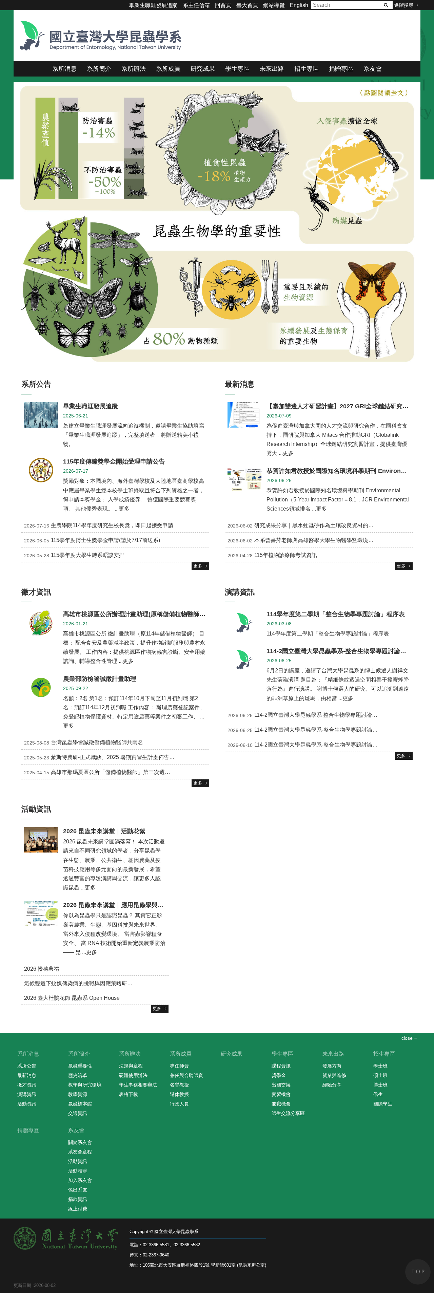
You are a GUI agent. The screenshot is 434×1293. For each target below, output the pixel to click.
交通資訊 (77, 1113)
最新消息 (26, 1075)
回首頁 (223, 5)
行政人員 (179, 1103)
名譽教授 (179, 1084)
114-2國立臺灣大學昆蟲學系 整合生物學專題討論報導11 (308, 715)
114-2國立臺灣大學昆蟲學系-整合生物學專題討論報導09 (308, 745)
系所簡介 (99, 68)
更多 (197, 565)
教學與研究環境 (84, 1084)
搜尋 (386, 5)
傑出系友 (77, 1189)
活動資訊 (26, 1103)
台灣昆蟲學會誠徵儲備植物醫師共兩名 (83, 743)
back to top (418, 1272)
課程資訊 (281, 1066)
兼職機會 (281, 1103)
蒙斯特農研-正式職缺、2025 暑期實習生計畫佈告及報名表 (107, 758)
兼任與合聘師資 (186, 1075)
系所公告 (26, 1066)
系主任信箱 (196, 5)
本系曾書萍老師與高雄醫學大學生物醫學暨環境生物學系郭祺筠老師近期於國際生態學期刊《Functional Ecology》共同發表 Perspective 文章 (320, 540)
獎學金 (279, 1075)
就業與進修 (334, 1075)
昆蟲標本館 (80, 1103)
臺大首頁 (247, 5)
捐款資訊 (77, 1199)
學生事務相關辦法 (138, 1084)
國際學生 (382, 1103)
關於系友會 (80, 1142)
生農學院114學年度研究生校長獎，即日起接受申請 (98, 525)
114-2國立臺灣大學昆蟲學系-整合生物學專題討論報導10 (308, 730)
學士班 (380, 1066)
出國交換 (281, 1084)
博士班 (380, 1084)
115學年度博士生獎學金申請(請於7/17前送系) (92, 540)
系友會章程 (80, 1152)
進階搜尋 (403, 5)
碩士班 (380, 1075)
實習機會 (281, 1094)
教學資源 (77, 1094)
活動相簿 (77, 1170)
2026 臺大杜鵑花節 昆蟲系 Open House (72, 998)
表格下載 (128, 1094)
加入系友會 (80, 1180)
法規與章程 (131, 1066)
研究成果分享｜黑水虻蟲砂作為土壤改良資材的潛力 (303, 525)
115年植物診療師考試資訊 (272, 555)
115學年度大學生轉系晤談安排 (74, 555)
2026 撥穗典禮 (41, 969)
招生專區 (306, 68)
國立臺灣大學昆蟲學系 (98, 35)
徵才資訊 (26, 1084)
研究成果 (203, 68)
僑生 (378, 1094)
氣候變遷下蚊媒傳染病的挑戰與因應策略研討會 (81, 983)
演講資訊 (26, 1094)
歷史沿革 (77, 1075)
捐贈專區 (341, 68)
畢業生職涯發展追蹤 (153, 5)
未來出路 (272, 68)
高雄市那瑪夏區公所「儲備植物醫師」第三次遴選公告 (102, 773)
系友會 (372, 68)
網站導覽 (274, 5)
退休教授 (179, 1094)
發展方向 (331, 1066)
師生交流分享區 (288, 1113)
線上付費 (77, 1208)
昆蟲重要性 (80, 1066)
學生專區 (237, 68)
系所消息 (64, 68)
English (299, 5)
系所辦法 (133, 68)
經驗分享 (331, 1084)
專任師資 (179, 1066)
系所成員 (168, 68)
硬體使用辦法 (133, 1075)
